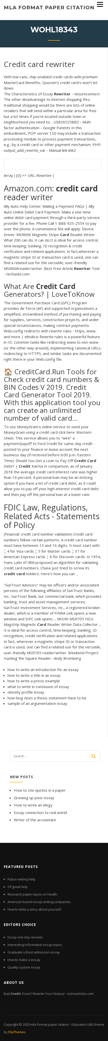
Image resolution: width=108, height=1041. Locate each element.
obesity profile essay (26, 692)
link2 (72, 150)
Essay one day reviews (25, 937)
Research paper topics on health (32, 894)
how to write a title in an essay (34, 675)
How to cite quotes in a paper (40, 790)
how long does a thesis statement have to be (47, 697)
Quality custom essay (24, 967)
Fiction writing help (21, 879)
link (64, 150)
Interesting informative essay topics (35, 944)
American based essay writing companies (39, 902)
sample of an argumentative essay (37, 703)
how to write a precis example (34, 680)
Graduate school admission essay (34, 952)
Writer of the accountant (35, 819)
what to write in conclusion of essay (38, 686)
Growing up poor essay (34, 797)
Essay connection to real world (40, 812)
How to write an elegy (33, 804)
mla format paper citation (49, 8)
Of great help (18, 886)
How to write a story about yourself (34, 909)
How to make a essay (24, 959)
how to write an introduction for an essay (43, 669)
